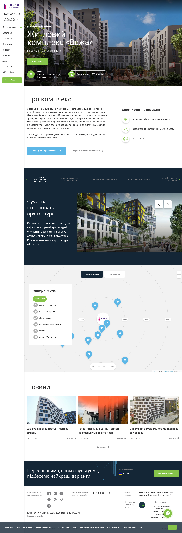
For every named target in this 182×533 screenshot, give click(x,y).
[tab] (40, 179)
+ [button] (179, 272)
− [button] (179, 276)
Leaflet (155, 371)
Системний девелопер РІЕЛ (130, 504)
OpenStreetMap (168, 371)
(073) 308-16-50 (12, 14)
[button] (40, 299)
